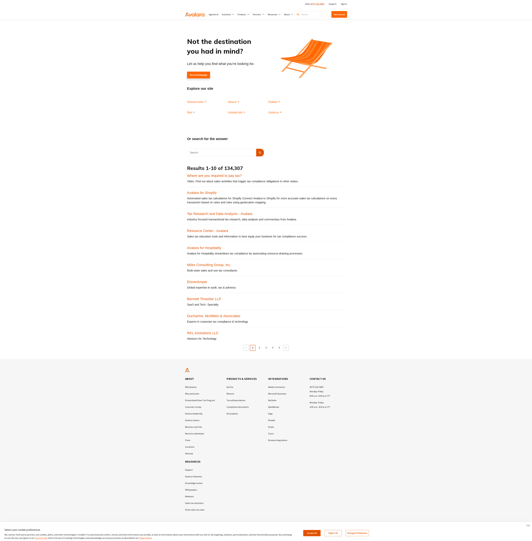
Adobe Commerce (276, 387)
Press (187, 440)
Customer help (235, 112)
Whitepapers (191, 489)
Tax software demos (236, 400)
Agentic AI (213, 14)
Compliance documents (238, 407)
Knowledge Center (194, 483)
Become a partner (193, 426)
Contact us (273, 112)
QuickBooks (273, 407)
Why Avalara (191, 387)
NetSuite (272, 400)
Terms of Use (41, 538)
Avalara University (193, 476)
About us (232, 102)
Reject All (333, 533)
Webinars (189, 496)
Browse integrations (277, 440)
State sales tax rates (194, 509)
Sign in (344, 3)
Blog (189, 112)
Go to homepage (198, 75)
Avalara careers (192, 420)
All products (232, 413)
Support (333, 3)
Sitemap (189, 453)
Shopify (271, 420)
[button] (228, 14)
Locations (189, 446)
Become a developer (194, 433)
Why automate (192, 393)
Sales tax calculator (194, 503)
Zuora (271, 433)
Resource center (195, 102)
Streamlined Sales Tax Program (200, 400)
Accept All (312, 533)
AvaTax (230, 387)
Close (528, 525)
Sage (270, 413)
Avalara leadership (193, 413)
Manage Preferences (357, 533)
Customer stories (193, 407)
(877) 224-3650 (317, 3)
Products (272, 102)
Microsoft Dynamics (277, 393)
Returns (230, 393)
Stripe (271, 426)
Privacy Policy (145, 538)
